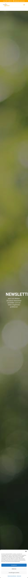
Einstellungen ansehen (14, 572)
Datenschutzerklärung (12, 576)
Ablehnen (14, 569)
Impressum (19, 576)
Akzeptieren (14, 565)
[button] (26, 551)
